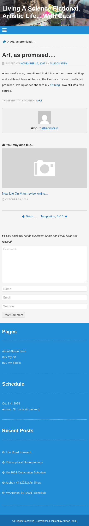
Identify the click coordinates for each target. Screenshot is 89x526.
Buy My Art (9, 357)
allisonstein (58, 63)
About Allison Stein (14, 351)
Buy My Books (11, 362)
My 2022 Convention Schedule (26, 472)
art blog (55, 85)
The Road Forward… (20, 452)
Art (39, 100)
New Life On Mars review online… (25, 193)
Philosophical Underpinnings (24, 462)
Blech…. (31, 216)
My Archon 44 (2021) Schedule (26, 492)
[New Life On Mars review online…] (44, 187)
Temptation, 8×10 (52, 216)
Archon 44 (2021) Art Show (23, 482)
